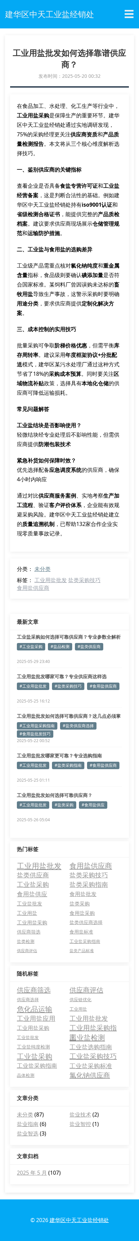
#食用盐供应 (93, 805)
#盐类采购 (64, 805)
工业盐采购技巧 (93, 1056)
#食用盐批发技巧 (35, 734)
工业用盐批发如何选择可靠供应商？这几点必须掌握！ (69, 716)
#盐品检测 (60, 646)
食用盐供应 (32, 894)
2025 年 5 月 (32, 1172)
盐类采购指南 (89, 884)
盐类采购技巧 (84, 580)
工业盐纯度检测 (33, 1046)
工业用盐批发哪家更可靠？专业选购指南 (59, 755)
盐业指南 (27, 1124)
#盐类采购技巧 (68, 686)
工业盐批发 (29, 903)
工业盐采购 (33, 884)
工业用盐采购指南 (93, 1028)
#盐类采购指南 (68, 765)
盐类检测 (25, 941)
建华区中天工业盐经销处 (79, 1220)
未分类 (42, 569)
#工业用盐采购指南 (37, 726)
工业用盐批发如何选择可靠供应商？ (54, 795)
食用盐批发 (83, 894)
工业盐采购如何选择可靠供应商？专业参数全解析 (69, 637)
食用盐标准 (81, 931)
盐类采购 (80, 903)
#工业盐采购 (31, 646)
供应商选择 (28, 999)
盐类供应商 (33, 874)
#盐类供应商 (89, 646)
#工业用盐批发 (33, 686)
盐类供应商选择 (86, 922)
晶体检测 (25, 1075)
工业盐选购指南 (91, 1047)
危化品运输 (34, 1009)
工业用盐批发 (50, 580)
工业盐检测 (87, 1037)
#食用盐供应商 (103, 686)
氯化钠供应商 (90, 1075)
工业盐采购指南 (85, 941)
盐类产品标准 (82, 950)
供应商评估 (27, 950)
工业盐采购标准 (91, 1066)
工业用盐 (27, 913)
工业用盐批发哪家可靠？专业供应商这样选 (62, 676)
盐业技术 (80, 1114)
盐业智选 (27, 1133)
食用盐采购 (82, 913)
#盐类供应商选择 (78, 726)
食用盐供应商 (33, 588)
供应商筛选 (28, 931)
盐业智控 (80, 1124)
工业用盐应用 (36, 1018)
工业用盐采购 (32, 922)
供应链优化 (80, 999)
